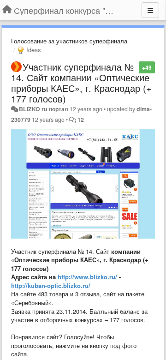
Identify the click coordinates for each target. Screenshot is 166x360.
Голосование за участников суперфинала (69, 40)
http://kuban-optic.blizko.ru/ (50, 285)
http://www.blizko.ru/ (87, 276)
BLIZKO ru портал (43, 109)
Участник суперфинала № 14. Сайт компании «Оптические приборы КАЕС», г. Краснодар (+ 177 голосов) (81, 82)
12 (80, 119)
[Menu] (150, 10)
